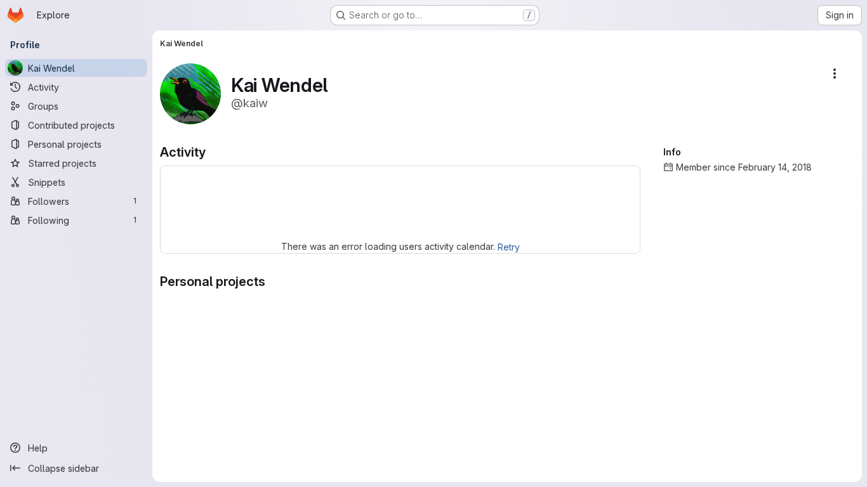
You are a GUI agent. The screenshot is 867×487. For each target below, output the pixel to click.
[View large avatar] (190, 93)
